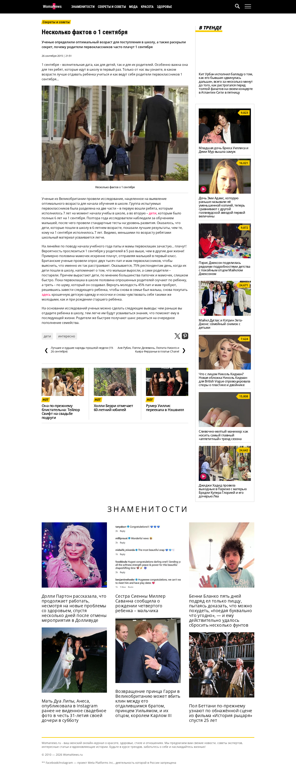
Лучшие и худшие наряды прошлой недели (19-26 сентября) (79, 349)
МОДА (133, 7)
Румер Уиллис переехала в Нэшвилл (165, 407)
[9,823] (225, 142)
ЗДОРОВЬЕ (164, 7)
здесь (46, 294)
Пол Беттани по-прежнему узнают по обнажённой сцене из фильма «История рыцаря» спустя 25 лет (220, 713)
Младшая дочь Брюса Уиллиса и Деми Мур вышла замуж (223, 150)
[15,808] (225, 426)
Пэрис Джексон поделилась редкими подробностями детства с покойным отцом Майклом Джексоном (224, 268)
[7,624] (225, 368)
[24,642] (225, 479)
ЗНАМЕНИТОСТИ (83, 7)
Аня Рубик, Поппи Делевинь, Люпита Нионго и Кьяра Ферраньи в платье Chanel (152, 349)
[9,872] (225, 257)
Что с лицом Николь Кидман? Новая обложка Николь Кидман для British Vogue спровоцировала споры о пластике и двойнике (224, 379)
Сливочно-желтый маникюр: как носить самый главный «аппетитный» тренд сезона (223, 435)
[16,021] (225, 192)
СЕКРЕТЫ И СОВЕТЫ (112, 7)
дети (152, 213)
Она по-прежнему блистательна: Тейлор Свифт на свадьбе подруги (61, 411)
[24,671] (225, 314)
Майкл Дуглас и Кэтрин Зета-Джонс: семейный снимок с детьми (220, 324)
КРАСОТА (147, 7)
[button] (240, 7)
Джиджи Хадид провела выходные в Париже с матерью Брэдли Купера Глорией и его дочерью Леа (222, 490)
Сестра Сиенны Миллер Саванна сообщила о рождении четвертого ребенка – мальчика (140, 603)
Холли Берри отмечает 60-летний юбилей (113, 407)
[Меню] (248, 6)
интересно (66, 336)
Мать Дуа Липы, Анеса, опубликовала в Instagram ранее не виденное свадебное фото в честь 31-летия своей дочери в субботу (74, 710)
